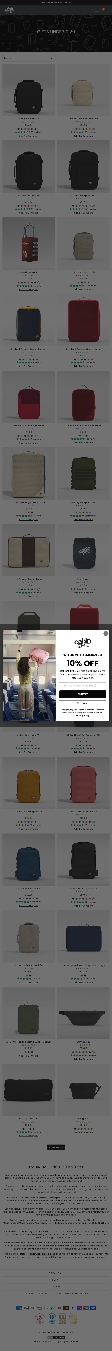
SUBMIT (83, 694)
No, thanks (82, 703)
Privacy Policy (82, 715)
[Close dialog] (106, 633)
